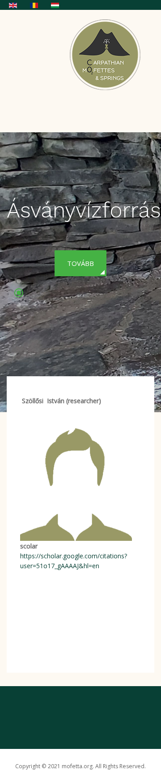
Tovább (80, 263)
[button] (18, 282)
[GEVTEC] (108, 54)
